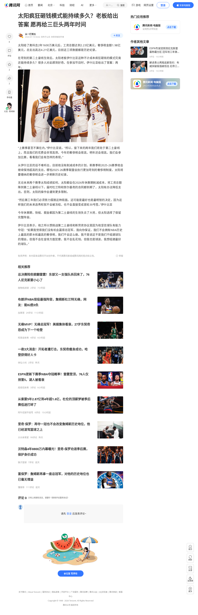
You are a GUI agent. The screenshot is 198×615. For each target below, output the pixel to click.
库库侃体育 (23, 387)
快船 (38, 212)
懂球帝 (21, 487)
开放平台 (65, 592)
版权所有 (74, 605)
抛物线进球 (23, 288)
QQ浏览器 (103, 592)
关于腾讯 (22, 592)
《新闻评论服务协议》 (59, 497)
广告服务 (74, 592)
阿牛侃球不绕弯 (25, 412)
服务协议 (46, 592)
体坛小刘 (22, 363)
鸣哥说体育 (23, 338)
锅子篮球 (22, 462)
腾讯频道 (113, 592)
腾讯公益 (93, 592)
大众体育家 (23, 437)
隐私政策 (55, 592)
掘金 (47, 212)
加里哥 (21, 313)
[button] (171, 27)
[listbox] (70, 376)
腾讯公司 (66, 605)
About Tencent (34, 592)
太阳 (21, 45)
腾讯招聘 (84, 592)
